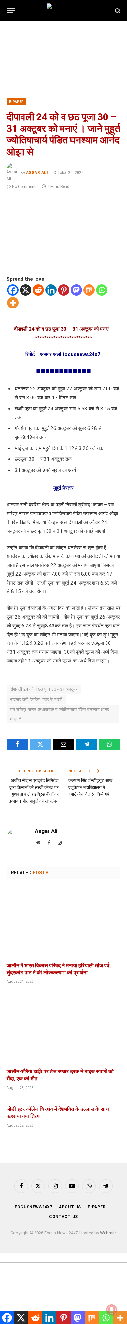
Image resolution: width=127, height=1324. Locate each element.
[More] (13, 302)
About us (70, 1207)
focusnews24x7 (33, 1207)
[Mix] (89, 290)
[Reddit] (38, 290)
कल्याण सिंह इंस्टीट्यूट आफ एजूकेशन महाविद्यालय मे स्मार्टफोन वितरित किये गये (90, 787)
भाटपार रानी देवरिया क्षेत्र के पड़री (36, 699)
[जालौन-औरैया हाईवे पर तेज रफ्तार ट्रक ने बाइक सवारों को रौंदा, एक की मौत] (63, 1029)
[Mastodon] (76, 290)
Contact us (63, 1216)
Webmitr (108, 1232)
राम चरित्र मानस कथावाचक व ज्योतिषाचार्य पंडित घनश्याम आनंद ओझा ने (60, 714)
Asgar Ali (37, 172)
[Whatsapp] (101, 290)
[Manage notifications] (111, 1309)
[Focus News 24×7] (64, 10)
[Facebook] (13, 290)
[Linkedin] (51, 290)
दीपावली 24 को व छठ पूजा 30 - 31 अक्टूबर (44, 689)
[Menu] (11, 10)
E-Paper (16, 101)
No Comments (25, 186)
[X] (25, 290)
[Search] (117, 10)
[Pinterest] (63, 290)
